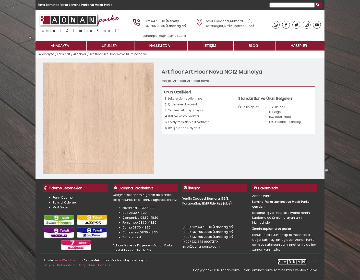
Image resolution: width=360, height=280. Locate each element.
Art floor (79, 54)
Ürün (91, 265)
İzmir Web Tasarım (68, 260)
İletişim (209, 45)
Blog (253, 45)
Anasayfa (60, 45)
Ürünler (109, 45)
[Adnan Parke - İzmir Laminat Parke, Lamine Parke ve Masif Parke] (78, 25)
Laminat (63, 54)
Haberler (299, 45)
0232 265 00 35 (154, 26)
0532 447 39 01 (154, 21)
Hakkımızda (159, 45)
